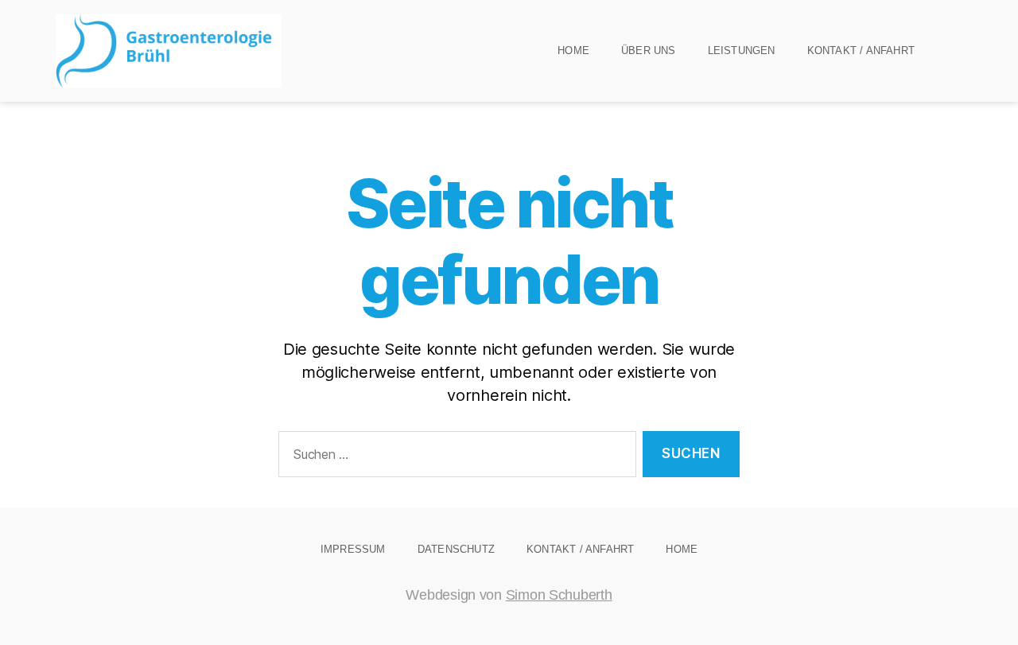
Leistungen (741, 50)
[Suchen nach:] (454, 457)
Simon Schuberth (559, 595)
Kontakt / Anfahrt (861, 50)
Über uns (648, 50)
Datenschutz (456, 549)
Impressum (353, 549)
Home (573, 50)
